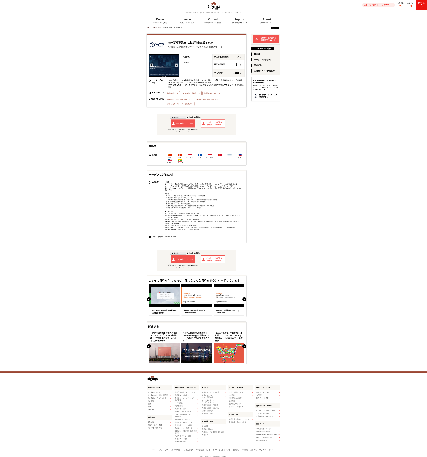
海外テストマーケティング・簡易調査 (185, 399)
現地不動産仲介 (207, 411)
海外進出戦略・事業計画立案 (191, 93)
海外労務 (232, 395)
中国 (169, 157)
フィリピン (240, 157)
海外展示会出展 (180, 442)
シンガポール (189, 157)
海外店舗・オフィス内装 (210, 392)
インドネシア (209, 157)
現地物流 (151, 422)
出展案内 (259, 395)
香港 (179, 157)
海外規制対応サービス (264, 429)
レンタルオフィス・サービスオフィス (209, 401)
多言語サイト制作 (181, 439)
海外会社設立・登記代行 (210, 408)
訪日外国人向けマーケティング (240, 419)
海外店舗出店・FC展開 (210, 405)
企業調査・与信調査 (182, 395)
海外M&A (151, 409)
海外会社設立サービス (264, 432)
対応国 (257, 54)
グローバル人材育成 (236, 407)
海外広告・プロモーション (184, 422)
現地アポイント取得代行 (183, 428)
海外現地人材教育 (235, 398)
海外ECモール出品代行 (183, 412)
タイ (229, 157)
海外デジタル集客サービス (265, 437)
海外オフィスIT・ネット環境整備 (208, 396)
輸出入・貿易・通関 (155, 425)
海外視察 (151, 401)
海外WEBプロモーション (183, 419)
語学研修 (232, 401)
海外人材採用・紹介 (236, 392)
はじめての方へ (176, 450)
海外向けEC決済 (180, 409)
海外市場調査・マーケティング (186, 392)
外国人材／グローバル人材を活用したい (179, 99)
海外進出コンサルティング (212, 93)
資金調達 (205, 426)
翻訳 (149, 407)
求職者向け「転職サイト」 (265, 416)
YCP (210, 42)
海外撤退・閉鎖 (207, 414)
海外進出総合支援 (172, 93)
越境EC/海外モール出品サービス (267, 434)
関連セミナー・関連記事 (264, 71)
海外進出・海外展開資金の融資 (213, 432)
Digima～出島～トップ (160, 450)
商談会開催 (179, 406)
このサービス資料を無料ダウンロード (214, 123)
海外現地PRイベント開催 (183, 425)
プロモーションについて (221, 450)
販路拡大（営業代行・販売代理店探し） (186, 432)
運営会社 (236, 450)
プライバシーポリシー (267, 450)
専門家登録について (203, 450)
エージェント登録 (262, 413)
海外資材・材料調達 (155, 428)
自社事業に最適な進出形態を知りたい (207, 99)
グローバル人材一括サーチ (265, 410)
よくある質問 (188, 450)
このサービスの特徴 (262, 49)
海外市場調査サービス (264, 440)
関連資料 (258, 65)
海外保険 (205, 435)
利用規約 (245, 450)
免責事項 (253, 450)
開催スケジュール (262, 392)
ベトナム (219, 157)
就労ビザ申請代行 (235, 404)
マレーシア (170, 162)
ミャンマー (180, 162)
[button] (151, 65)
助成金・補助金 (207, 429)
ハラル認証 (179, 403)
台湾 (199, 157)
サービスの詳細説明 (262, 60)
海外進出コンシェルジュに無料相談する (268, 96)
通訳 (149, 404)
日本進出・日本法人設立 (237, 422)
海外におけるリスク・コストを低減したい (180, 104)
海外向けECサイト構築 (183, 436)
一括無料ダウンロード (185, 123)
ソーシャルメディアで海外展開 (182, 415)
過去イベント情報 (262, 398)
